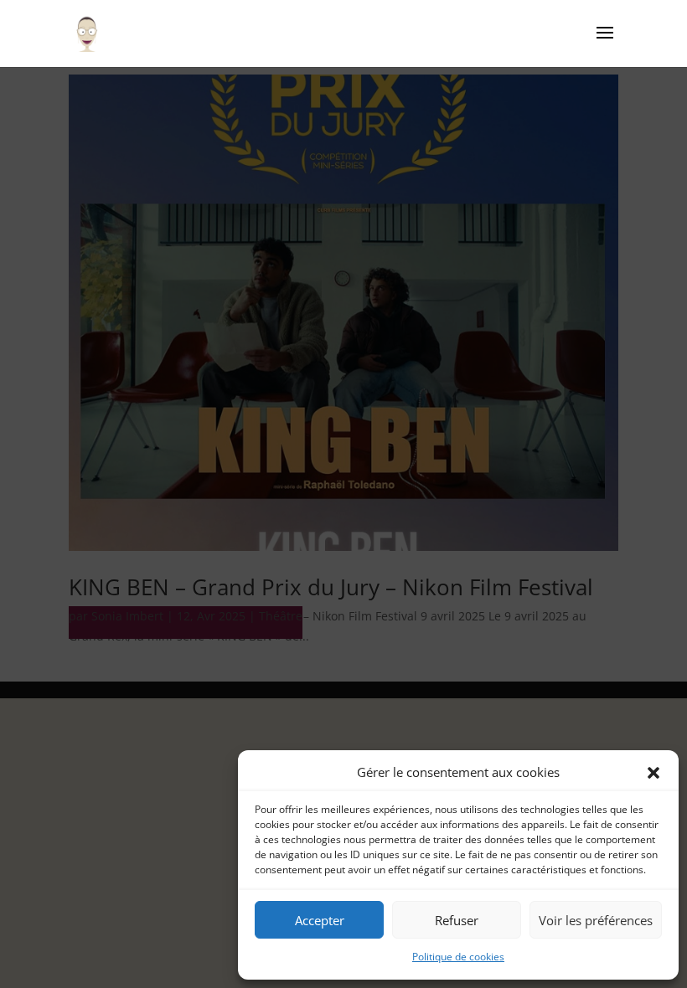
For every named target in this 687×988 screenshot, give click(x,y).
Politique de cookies (458, 956)
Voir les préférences (596, 920)
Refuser (456, 920)
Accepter (319, 920)
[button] (653, 772)
